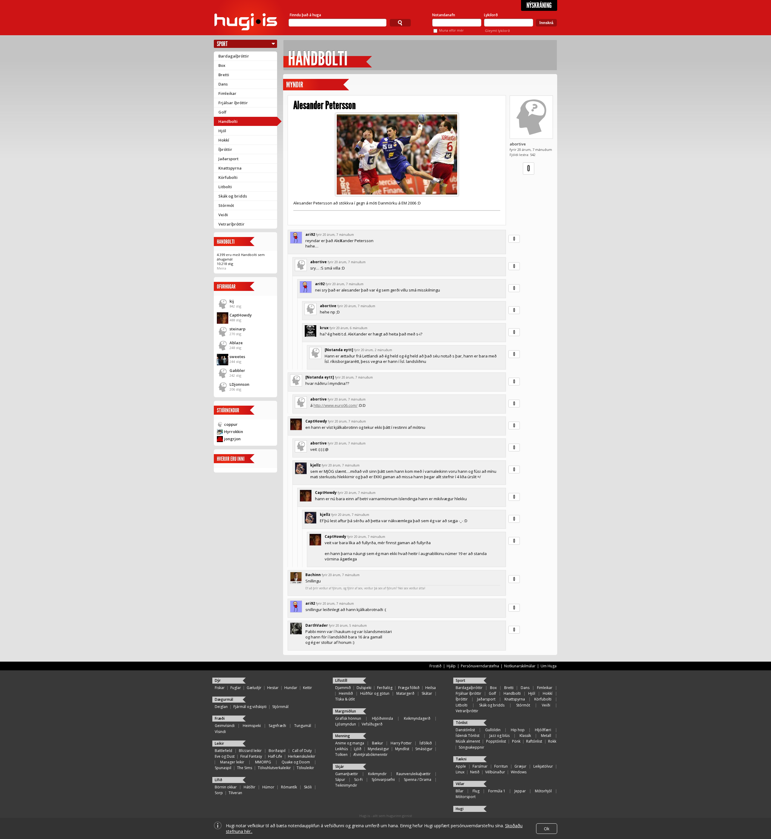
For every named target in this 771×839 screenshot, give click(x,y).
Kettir (307, 687)
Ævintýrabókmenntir (370, 754)
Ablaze (236, 342)
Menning (342, 735)
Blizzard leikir (250, 750)
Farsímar (480, 766)
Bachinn (313, 574)
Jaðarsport (228, 158)
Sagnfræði (277, 725)
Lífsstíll (341, 680)
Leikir (219, 743)
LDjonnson (239, 384)
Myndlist (402, 748)
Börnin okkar (226, 787)
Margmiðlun (345, 711)
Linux (460, 772)
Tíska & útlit (345, 699)
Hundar (290, 687)
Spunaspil (223, 767)
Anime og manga (349, 743)
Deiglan (221, 706)
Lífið (218, 779)
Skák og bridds (232, 196)
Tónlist (462, 722)
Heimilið (346, 693)
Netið (474, 772)
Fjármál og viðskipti (250, 706)
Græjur (520, 766)
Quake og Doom (296, 762)
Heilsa (430, 687)
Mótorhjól (543, 791)
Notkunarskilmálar (519, 666)
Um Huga (549, 666)
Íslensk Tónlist (467, 735)
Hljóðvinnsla (382, 718)
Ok (546, 828)
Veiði (223, 214)
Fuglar (235, 687)
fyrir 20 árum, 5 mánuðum (348, 625)
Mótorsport (466, 796)
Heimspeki (252, 725)
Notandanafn (443, 14)
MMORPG (263, 762)
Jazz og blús (499, 735)
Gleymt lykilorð (497, 30)
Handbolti (228, 121)
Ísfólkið (426, 743)
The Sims (244, 767)
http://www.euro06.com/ (335, 405)
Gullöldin (493, 729)
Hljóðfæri (543, 729)
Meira (221, 268)
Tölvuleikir (305, 767)
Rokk (552, 741)
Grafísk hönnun (348, 718)
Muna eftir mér (451, 30)
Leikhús (341, 748)
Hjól (222, 130)
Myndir (294, 84)
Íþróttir (225, 149)
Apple (461, 766)
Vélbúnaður (495, 772)
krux (324, 327)
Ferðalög (384, 687)
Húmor (268, 787)
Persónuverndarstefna (480, 666)
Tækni (461, 759)
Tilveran (235, 792)
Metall (546, 735)
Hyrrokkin (233, 431)
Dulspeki (364, 687)
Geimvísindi (225, 725)
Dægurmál (224, 699)
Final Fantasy (251, 756)
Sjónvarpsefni (383, 779)
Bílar (460, 791)
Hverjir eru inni (231, 458)
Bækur (377, 743)
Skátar (427, 693)
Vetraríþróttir (231, 224)
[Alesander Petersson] (396, 154)
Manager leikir (232, 762)
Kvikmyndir (377, 773)
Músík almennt (468, 741)
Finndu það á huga (305, 14)
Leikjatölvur (543, 766)
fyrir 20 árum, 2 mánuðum (373, 350)
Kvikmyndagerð (417, 718)
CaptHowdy (240, 315)
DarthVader (316, 625)
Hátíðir (249, 787)
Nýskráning (539, 5)
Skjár (339, 766)
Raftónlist (534, 741)
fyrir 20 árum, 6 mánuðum (348, 328)
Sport (222, 44)
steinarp (237, 329)
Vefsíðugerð (372, 724)
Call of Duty (302, 750)
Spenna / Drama (417, 779)
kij (231, 301)
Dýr (218, 680)
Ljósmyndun (345, 724)
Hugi (460, 808)
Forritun (501, 766)
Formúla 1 (496, 791)
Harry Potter (401, 743)
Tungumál (302, 725)
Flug (476, 791)
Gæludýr (254, 687)
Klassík (525, 735)
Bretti (223, 74)
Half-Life (275, 756)
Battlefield (223, 750)
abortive (518, 144)
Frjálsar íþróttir (233, 102)
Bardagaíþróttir (233, 56)
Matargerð (405, 693)
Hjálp (451, 666)
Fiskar (220, 687)
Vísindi (220, 731)
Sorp (219, 792)
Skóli (308, 787)
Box (221, 65)
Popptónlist (496, 741)
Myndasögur (378, 748)
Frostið (435, 666)
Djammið (343, 687)
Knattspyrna (230, 168)
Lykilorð (491, 14)
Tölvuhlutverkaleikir (274, 767)
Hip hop (518, 729)
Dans (223, 84)
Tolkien (341, 754)
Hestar (273, 687)
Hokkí (223, 140)
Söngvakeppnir (471, 747)
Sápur (340, 779)
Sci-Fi (358, 779)
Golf (222, 112)
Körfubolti (228, 177)
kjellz (315, 465)
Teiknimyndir (346, 785)
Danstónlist (465, 729)
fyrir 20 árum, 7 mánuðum (335, 234)
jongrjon (232, 438)
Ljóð (357, 748)
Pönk (516, 741)
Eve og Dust (225, 756)
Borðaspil (277, 750)
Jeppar (520, 791)
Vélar (460, 783)
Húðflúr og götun (374, 693)
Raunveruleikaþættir (413, 773)
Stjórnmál (280, 706)
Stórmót (226, 205)
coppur (231, 424)
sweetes (237, 356)
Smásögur (423, 748)
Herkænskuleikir (301, 756)
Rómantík (289, 787)
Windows (518, 772)
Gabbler (237, 370)
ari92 (310, 234)
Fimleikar (227, 93)
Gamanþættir (346, 773)
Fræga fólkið (409, 687)
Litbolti (225, 186)
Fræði (220, 718)
